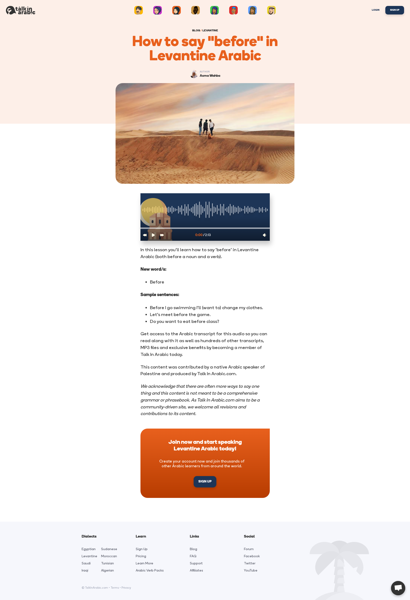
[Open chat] (398, 588)
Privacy (126, 587)
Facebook (252, 556)
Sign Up (394, 10)
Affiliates (196, 570)
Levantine (89, 556)
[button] (205, 228)
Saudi (86, 563)
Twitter (249, 563)
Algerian (107, 570)
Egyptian (89, 549)
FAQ (193, 556)
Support (196, 563)
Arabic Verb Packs (150, 570)
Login (375, 10)
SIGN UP (205, 481)
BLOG (196, 30)
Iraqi (85, 570)
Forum (249, 549)
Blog (193, 549)
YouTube (250, 570)
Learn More (144, 563)
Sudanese (109, 549)
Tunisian (107, 563)
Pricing (141, 556)
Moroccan (109, 556)
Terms (115, 587)
